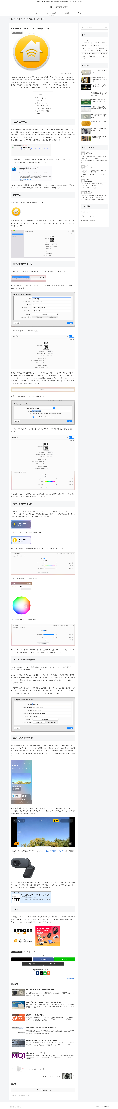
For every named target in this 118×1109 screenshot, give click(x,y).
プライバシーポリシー (88, 216)
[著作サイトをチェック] (37, 973)
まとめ (39, 113)
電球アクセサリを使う (43, 105)
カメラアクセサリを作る (44, 108)
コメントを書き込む (43, 1090)
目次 (40, 94)
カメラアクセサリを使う (44, 111)
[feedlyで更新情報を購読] (45, 973)
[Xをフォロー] (41, 973)
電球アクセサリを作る (43, 103)
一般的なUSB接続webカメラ (53, 851)
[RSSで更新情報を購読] (48, 973)
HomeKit (33, 951)
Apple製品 (26, 951)
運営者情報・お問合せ (88, 220)
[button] (32, 964)
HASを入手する (41, 98)
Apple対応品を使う (17, 951)
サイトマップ (85, 212)
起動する (39, 100)
